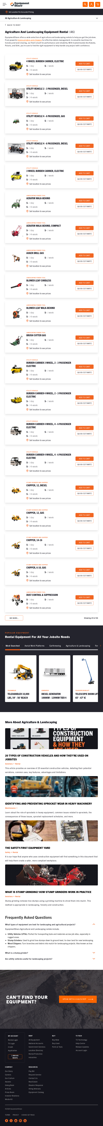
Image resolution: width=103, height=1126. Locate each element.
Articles (8, 1089)
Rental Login (13, 1040)
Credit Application (12, 1049)
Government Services (37, 1047)
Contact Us (33, 1078)
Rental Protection (36, 1054)
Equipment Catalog (36, 1092)
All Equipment (34, 1040)
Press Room (9, 1092)
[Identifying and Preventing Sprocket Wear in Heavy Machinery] (51, 787)
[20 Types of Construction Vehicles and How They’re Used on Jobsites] (51, 739)
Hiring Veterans (35, 1089)
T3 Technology (81, 1040)
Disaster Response (36, 1085)
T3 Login (11, 1043)
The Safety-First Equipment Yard (27, 847)
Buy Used (56, 1043)
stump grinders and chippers (30, 40)
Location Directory (36, 1050)
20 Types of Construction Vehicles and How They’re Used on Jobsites (46, 757)
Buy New (55, 1040)
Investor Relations (12, 1096)
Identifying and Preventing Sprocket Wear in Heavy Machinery (48, 803)
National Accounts (36, 1043)
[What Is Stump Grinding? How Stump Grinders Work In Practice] (51, 875)
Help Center (80, 1043)
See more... (14, 618)
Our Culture (9, 1078)
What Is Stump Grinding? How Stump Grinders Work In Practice (48, 891)
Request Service (35, 1074)
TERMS (7, 1115)
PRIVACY (16, 1115)
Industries (33, 1057)
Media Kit (9, 1099)
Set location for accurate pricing (21, 12)
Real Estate (33, 1081)
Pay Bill (31, 1071)
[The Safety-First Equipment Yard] (51, 831)
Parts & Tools (57, 1047)
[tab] (12, 645)
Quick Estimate (84, 69)
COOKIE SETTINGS (28, 1115)
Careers (8, 1074)
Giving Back (9, 1085)
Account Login (81, 1050)
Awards (8, 1081)
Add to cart (84, 64)
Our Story (9, 1071)
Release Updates (82, 1047)
